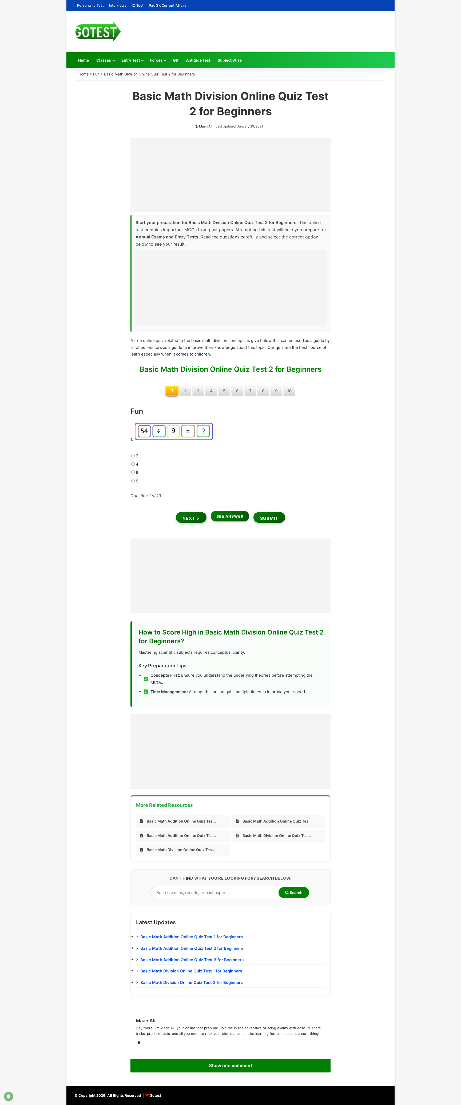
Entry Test (130, 60)
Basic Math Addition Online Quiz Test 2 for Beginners (191, 948)
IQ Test (138, 5)
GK (175, 60)
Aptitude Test (198, 60)
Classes (103, 60)
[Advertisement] (230, 175)
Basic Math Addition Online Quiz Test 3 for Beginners (192, 959)
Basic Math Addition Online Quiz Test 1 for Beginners (191, 936)
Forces (156, 60)
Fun (96, 74)
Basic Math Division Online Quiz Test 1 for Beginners (191, 971)
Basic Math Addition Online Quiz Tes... (181, 821)
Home (83, 60)
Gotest (155, 1095)
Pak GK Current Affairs (167, 5)
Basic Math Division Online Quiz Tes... (277, 835)
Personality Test (90, 5)
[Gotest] (97, 32)
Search (296, 892)
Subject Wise (230, 60)
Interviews (117, 5)
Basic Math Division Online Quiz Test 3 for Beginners (191, 982)
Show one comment (230, 1065)
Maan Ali (205, 126)
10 (289, 390)
